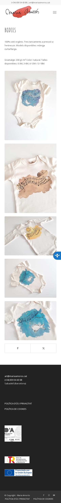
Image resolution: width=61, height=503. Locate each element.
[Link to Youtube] (53, 495)
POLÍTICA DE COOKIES (15, 408)
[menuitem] (54, 12)
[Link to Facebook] (43, 495)
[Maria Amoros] (25, 12)
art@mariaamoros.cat (16, 376)
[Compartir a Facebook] (17, 348)
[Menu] (54, 12)
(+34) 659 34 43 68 (13, 379)
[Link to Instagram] (48, 495)
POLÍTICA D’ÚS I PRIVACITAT (18, 403)
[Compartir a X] (43, 348)
